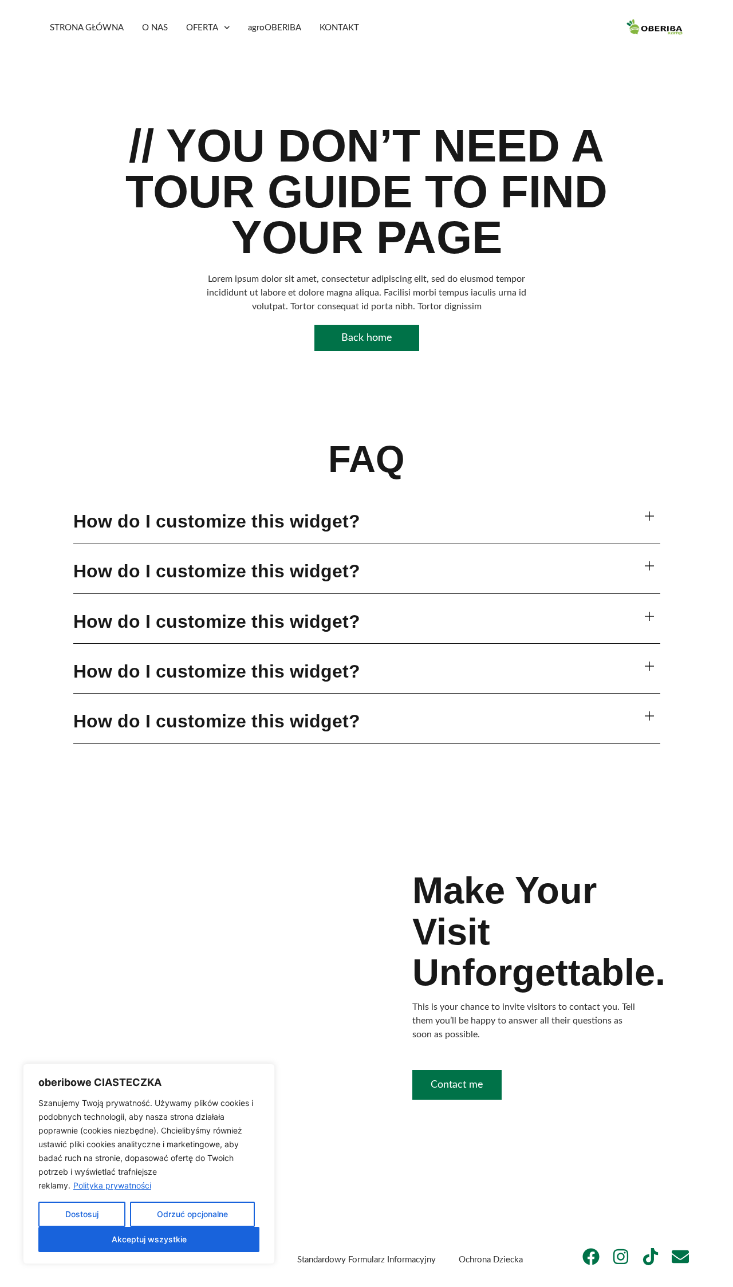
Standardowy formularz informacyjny (366, 1259)
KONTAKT (339, 27)
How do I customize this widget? (216, 521)
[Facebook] (591, 1256)
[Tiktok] (650, 1256)
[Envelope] (680, 1256)
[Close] (263, 1073)
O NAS (155, 27)
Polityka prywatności (112, 1185)
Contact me (457, 1085)
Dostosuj (81, 1214)
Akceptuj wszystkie (149, 1239)
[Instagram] (620, 1256)
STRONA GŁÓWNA (87, 27)
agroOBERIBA (274, 27)
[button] (366, 522)
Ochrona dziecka (491, 1259)
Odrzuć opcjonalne (192, 1214)
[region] (149, 1164)
